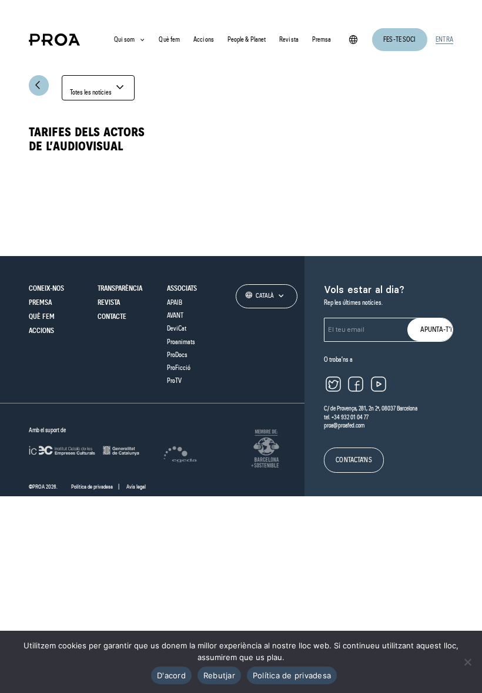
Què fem (169, 39)
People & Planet (246, 39)
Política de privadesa (92, 487)
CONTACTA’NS (353, 459)
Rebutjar (219, 675)
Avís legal (136, 487)
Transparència (120, 288)
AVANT (175, 315)
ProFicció (178, 367)
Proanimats (181, 341)
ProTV (174, 380)
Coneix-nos (46, 288)
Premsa (322, 39)
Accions (203, 39)
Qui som (124, 39)
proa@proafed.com (344, 425)
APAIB (174, 302)
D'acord (171, 675)
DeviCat (176, 328)
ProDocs (177, 354)
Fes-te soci (399, 39)
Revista (289, 39)
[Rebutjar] (467, 662)
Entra (444, 39)
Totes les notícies (98, 88)
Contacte (112, 316)
